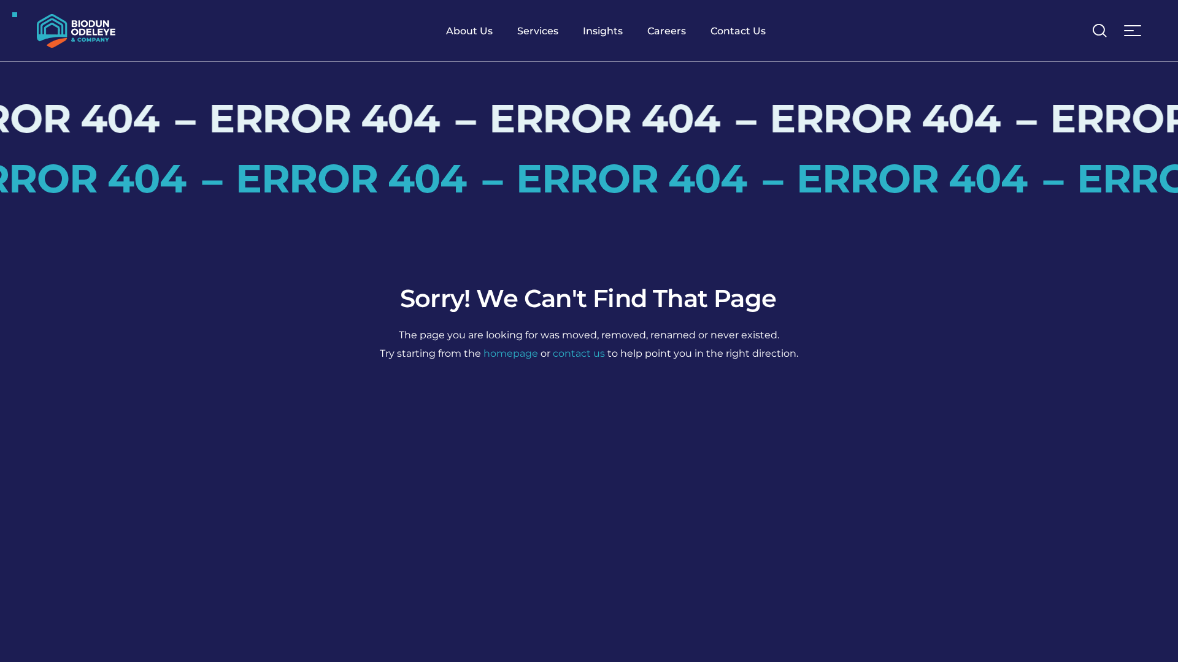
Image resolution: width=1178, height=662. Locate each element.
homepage (510, 353)
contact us (579, 353)
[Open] (1132, 30)
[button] (1099, 30)
